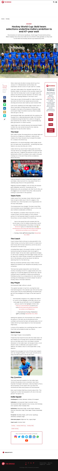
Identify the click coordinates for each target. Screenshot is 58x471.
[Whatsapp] (4, 104)
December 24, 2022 (32, 313)
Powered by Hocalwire (33, 467)
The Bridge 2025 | (23, 467)
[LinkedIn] (4, 108)
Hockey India (30, 425)
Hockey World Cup (21, 425)
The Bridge (28, 433)
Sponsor (49, 98)
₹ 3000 (51, 119)
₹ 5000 (51, 114)
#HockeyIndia (24, 228)
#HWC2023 (18, 226)
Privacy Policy (43, 463)
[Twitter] (4, 101)
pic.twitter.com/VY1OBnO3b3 (30, 230)
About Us (50, 463)
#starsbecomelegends (35, 228)
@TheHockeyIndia (23, 307)
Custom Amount (51, 130)
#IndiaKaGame (17, 228)
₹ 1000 (50, 124)
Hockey (29, 24)
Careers (48, 464)
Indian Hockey (15, 428)
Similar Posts (8, 452)
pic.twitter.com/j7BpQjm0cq (26, 309)
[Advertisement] (29, 12)
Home (3, 19)
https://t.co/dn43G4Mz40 (23, 305)
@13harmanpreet (33, 307)
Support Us (42, 464)
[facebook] (4, 97)
